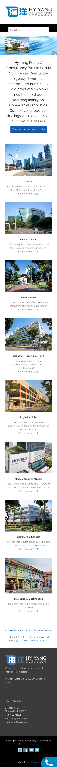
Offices (29, 181)
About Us (22, 637)
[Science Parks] (28, 291)
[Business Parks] (28, 233)
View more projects (28, 193)
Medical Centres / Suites (28, 479)
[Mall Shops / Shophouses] (28, 592)
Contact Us (35, 640)
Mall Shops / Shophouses (28, 598)
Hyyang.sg (33, 744)
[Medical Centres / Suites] (28, 472)
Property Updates (18, 640)
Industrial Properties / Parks (28, 356)
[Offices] (28, 175)
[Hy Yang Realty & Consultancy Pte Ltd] (28, 14)
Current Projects (39, 637)
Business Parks (28, 239)
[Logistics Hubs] (28, 411)
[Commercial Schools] (28, 530)
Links (46, 640)
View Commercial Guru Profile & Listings (29, 630)
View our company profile (28, 129)
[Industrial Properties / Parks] (28, 349)
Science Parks (28, 297)
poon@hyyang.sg (19, 722)
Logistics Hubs (28, 417)
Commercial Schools (28, 537)
